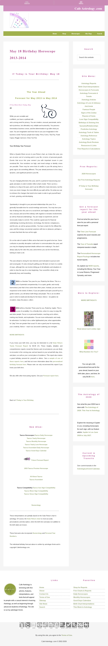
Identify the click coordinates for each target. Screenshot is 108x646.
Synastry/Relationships (89, 126)
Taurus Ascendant (36, 479)
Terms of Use (44, 597)
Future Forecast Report (40, 460)
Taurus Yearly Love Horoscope (36, 444)
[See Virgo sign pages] (51, 629)
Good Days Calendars (82, 600)
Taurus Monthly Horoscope (36, 441)
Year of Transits (87, 244)
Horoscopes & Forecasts (89, 90)
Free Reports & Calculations (89, 149)
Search (42, 607)
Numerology (36, 505)
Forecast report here (50, 376)
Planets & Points (88, 116)
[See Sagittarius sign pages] (68, 629)
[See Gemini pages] (33, 629)
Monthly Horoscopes (81, 597)
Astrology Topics (89, 139)
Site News (43, 604)
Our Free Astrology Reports (89, 180)
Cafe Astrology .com (25, 19)
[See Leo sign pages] (45, 629)
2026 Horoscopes (89, 174)
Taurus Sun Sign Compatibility (44, 488)
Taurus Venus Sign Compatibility (36, 494)
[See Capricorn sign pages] (74, 629)
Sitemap (42, 600)
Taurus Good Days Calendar (36, 451)
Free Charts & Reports (82, 591)
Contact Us (43, 594)
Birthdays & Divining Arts (89, 123)
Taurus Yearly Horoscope (36, 438)
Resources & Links (89, 145)
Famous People (89, 109)
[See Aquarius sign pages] (80, 629)
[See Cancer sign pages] (39, 629)
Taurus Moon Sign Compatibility (36, 491)
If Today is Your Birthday (24, 400)
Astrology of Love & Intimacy (88, 103)
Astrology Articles (89, 100)
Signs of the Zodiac (89, 113)
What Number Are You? (88, 352)
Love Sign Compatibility (88, 119)
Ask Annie (89, 106)
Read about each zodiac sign (88, 329)
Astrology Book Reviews (89, 142)
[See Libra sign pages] (56, 629)
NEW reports (94, 266)
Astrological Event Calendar (88, 469)
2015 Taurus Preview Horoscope (36, 468)
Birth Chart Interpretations (88, 87)
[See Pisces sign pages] (86, 629)
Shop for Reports (80, 587)
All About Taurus (36, 476)
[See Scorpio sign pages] (62, 629)
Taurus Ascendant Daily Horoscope (36, 447)
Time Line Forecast (88, 232)
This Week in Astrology (82, 607)
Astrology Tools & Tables (89, 132)
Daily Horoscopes (80, 594)
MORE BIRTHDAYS (17, 335)
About (41, 591)
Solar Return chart (34, 519)
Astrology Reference (89, 136)
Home (41, 587)
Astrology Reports (88, 83)
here (92, 377)
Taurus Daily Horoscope (43, 435)
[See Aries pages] (22, 629)
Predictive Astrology (89, 129)
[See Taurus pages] (27, 629)
